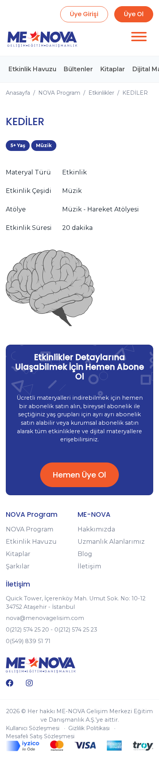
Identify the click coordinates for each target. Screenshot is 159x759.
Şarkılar (18, 566)
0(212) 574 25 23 (75, 629)
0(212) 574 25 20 (27, 629)
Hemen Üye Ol (79, 474)
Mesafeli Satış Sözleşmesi (40, 736)
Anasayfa (18, 92)
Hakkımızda (96, 529)
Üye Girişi (84, 14)
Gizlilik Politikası (89, 728)
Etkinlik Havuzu (32, 69)
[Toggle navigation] (139, 38)
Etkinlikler (101, 92)
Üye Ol (134, 14)
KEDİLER (135, 92)
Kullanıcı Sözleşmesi (32, 728)
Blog (85, 554)
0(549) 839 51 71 (28, 641)
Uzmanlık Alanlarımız (111, 541)
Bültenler (78, 69)
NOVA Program (59, 92)
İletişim (89, 566)
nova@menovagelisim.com (45, 618)
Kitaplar (112, 69)
